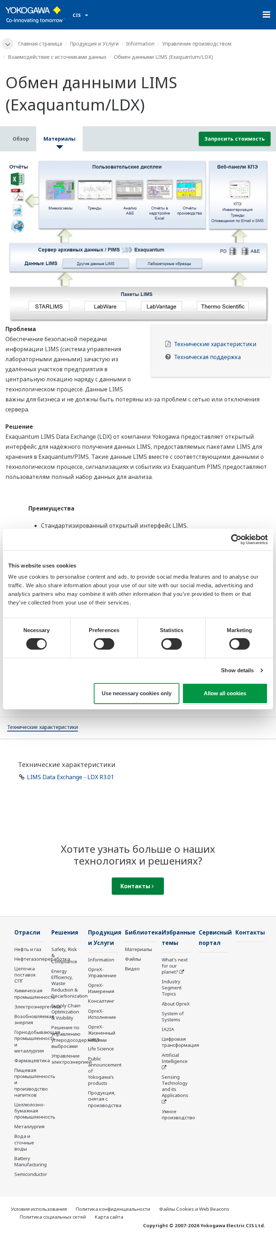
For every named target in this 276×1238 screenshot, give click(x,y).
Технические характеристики (215, 344)
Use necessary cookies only (136, 693)
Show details (237, 670)
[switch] (104, 644)
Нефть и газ (27, 949)
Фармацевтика (32, 1060)
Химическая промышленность (34, 993)
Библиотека (143, 932)
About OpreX (176, 1004)
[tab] (42, 728)
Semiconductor (30, 1174)
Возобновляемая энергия (34, 1019)
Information (140, 43)
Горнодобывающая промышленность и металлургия (37, 1041)
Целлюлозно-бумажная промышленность (34, 1110)
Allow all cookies (225, 693)
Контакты (136, 886)
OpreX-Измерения (101, 988)
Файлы (133, 959)
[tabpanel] (138, 240)
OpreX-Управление (102, 972)
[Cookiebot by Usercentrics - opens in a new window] (236, 539)
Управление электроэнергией (71, 1059)
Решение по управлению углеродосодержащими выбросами (79, 1036)
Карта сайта (109, 1217)
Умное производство (178, 1114)
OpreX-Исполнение (102, 1014)
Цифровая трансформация (180, 1042)
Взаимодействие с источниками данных (57, 56)
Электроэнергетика (37, 1006)
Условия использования (39, 1209)
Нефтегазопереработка (42, 959)
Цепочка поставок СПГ (25, 974)
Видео (132, 968)
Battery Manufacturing (30, 1161)
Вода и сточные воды (24, 1142)
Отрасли (27, 932)
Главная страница (40, 43)
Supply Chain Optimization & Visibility (65, 1011)
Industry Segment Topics (171, 987)
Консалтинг (101, 1001)
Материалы (138, 949)
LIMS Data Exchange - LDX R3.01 (70, 777)
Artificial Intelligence (175, 1058)
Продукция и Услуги (94, 43)
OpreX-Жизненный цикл (101, 1032)
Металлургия (29, 1126)
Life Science (101, 1048)
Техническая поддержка (207, 357)
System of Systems (173, 1016)
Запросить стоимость (234, 138)
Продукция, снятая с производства (104, 1098)
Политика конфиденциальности (113, 1209)
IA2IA (168, 1029)
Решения (64, 932)
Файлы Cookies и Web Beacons (194, 1209)
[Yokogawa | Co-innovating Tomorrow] (35, 14)
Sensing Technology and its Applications (175, 1086)
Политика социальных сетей (53, 1217)
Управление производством (196, 43)
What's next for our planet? (175, 965)
